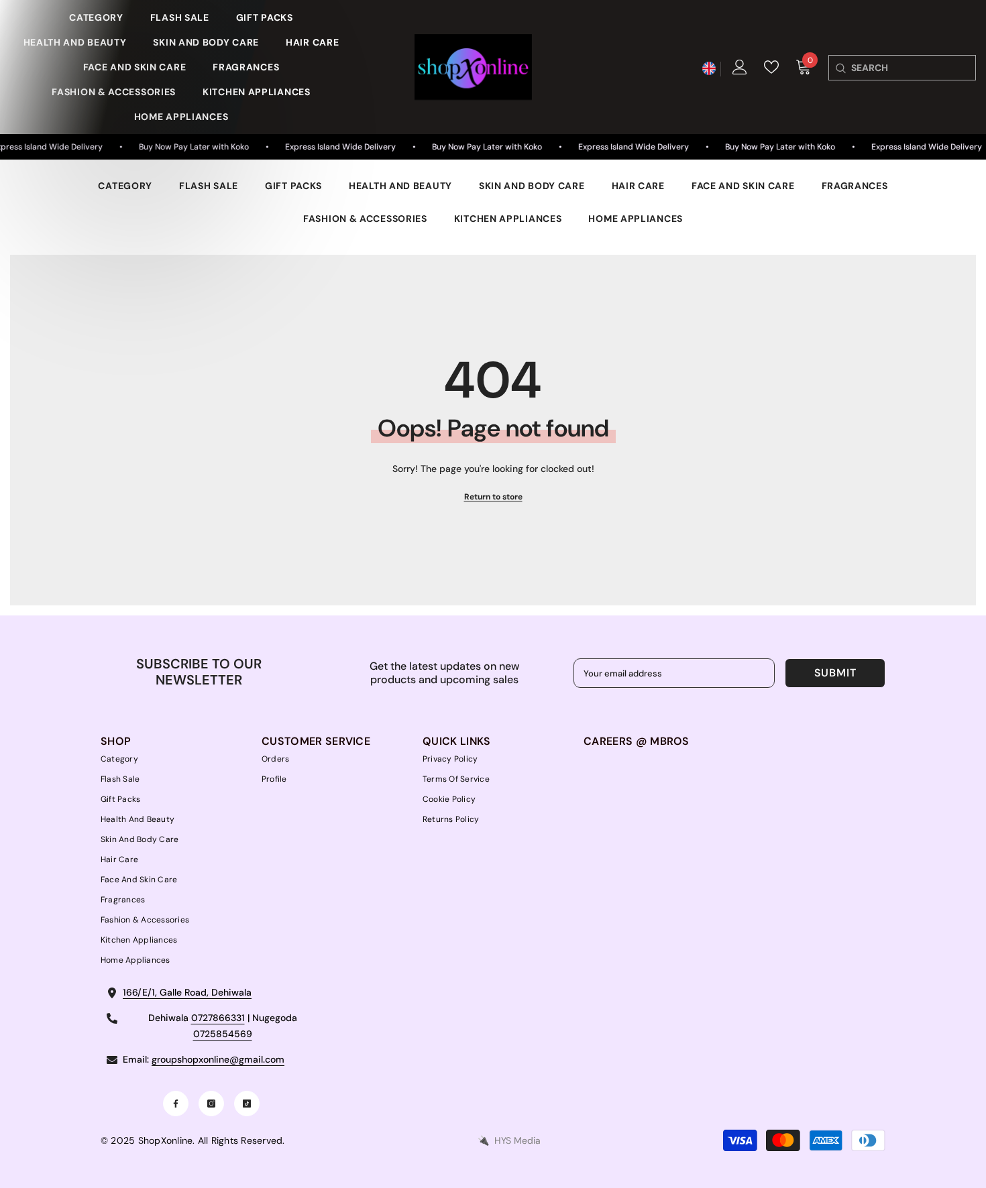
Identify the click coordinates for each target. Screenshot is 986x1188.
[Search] (840, 68)
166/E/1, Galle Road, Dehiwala (187, 992)
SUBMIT (835, 673)
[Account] (739, 67)
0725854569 (222, 1034)
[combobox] (913, 68)
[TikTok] (247, 1103)
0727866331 (218, 1018)
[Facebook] (175, 1103)
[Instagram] (211, 1103)
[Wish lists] (771, 67)
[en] (709, 68)
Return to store (493, 496)
